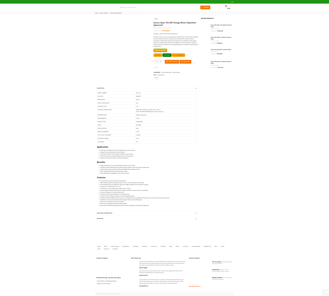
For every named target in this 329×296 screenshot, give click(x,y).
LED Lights (163, 246)
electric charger (115, 246)
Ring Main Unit (207, 246)
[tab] (147, 88)
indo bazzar (154, 246)
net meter (185, 246)
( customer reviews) (166, 28)
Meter (170, 246)
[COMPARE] (194, 63)
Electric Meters (104, 13)
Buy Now (187, 61)
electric (106, 246)
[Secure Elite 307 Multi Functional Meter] (205, 51)
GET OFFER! (158, 55)
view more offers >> (195, 286)
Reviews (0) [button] (100, 218)
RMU (216, 246)
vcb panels (115, 249)
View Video (145, 44)
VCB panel (106, 249)
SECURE (156, 18)
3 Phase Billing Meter (116, 13)
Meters (177, 246)
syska (98, 249)
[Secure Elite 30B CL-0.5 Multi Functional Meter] (205, 39)
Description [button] (100, 88)
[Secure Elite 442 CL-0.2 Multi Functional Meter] (205, 63)
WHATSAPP (167, 55)
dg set (98, 246)
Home (96, 13)
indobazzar (144, 246)
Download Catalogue (160, 50)
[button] (228, 7)
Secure (222, 246)
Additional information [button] (104, 213)
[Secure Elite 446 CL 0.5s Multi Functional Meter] (205, 27)
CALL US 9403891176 (178, 55)
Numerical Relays (195, 246)
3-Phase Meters (160, 75)
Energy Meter (125, 246)
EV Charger (135, 246)
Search (206, 7)
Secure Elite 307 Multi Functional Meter (221, 49)
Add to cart (173, 61)
